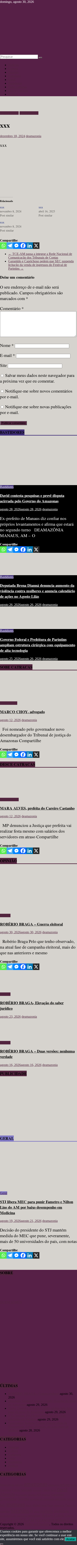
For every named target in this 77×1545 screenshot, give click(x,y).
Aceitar (70, 1539)
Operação (70, 1505)
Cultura (13, 68)
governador (8, 1499)
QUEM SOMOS (11, 1302)
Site (3, 365)
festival (46, 1494)
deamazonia (33, 136)
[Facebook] (23, 245)
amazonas (35, 1484)
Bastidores (15, 83)
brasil (73, 1485)
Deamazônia (21, 1495)
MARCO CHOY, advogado (22, 711)
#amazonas (7, 1485)
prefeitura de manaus (13, 1515)
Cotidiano (14, 76)
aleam (19, 1485)
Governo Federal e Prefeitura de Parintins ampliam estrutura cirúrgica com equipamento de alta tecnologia (37, 645)
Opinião (13, 72)
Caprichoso (5, 1490)
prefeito (46, 1511)
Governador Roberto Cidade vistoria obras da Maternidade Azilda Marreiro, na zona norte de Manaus (38, 1426)
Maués (29, 1505)
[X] (36, 245)
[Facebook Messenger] (16, 245)
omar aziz (59, 1505)
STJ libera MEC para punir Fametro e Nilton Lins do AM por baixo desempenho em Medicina (36, 1207)
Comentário (12, 308)
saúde (10, 1520)
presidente (34, 1515)
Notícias (13, 65)
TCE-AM (26, 1520)
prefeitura (61, 1511)
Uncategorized (29, 113)
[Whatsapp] (3, 245)
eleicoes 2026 (34, 1494)
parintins (19, 1511)
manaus (15, 1504)
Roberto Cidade (53, 1516)
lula (3, 1505)
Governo (23, 1499)
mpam (37, 1505)
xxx (2, 207)
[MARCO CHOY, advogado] (12, 696)
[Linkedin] (29, 245)
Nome (7, 345)
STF (16, 1520)
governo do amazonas (42, 1499)
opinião (5, 1511)
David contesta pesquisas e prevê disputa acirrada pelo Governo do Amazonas (32, 498)
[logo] (10, 1298)
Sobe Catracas (17, 87)
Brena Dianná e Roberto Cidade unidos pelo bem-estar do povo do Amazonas (40, 1410)
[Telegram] (10, 245)
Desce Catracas (18, 90)
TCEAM (41, 1520)
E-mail (7, 355)
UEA (50, 1520)
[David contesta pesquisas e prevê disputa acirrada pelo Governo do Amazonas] (38, 480)
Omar (50, 1505)
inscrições (60, 1499)
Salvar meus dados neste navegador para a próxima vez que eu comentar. (37, 378)
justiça (71, 1499)
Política (13, 94)
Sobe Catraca (8, 703)
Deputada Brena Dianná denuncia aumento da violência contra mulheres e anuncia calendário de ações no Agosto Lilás (37, 591)
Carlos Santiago (22, 1490)
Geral (11, 79)
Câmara (46, 1490)
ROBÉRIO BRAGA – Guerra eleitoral (31, 924)
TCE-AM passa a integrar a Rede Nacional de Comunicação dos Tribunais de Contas (40, 255)
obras (44, 1505)
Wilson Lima (65, 1520)
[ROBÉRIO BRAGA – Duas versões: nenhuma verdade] (13, 1035)
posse (36, 1512)
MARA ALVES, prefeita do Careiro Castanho (37, 808)
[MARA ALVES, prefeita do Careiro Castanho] (12, 792)
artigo (65, 1484)
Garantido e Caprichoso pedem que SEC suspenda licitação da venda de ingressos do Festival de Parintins (41, 264)
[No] (1, 1544)
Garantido (57, 1494)
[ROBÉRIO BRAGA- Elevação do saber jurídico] (13, 987)
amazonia (53, 1485)
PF (31, 1511)
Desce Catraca (9, 113)
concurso (37, 1490)
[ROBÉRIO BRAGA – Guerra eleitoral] (38, 908)
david (53, 1490)
